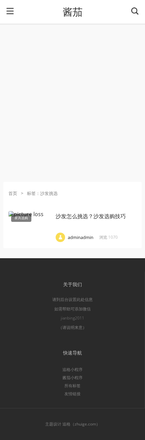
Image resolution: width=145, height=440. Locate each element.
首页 (12, 193)
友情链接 (72, 394)
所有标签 (72, 385)
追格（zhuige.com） (81, 424)
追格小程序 (72, 369)
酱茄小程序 (72, 377)
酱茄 (72, 12)
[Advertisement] (72, 102)
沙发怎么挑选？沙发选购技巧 (91, 216)
